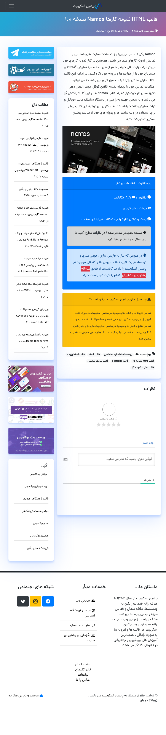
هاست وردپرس (28, 695)
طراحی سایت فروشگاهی (35, 511)
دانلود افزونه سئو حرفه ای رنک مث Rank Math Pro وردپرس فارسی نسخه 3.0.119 (32, 240)
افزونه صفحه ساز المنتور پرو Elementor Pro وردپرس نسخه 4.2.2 (31, 119)
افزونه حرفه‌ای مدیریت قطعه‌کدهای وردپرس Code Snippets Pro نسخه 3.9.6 (33, 265)
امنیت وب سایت (79, 625)
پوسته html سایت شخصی (118, 355)
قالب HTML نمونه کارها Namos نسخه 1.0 (111, 19)
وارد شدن (148, 443)
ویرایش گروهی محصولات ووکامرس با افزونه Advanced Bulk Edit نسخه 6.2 (32, 316)
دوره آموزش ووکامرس (36, 487)
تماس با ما (83, 680)
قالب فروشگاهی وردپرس (35, 499)
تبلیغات (83, 675)
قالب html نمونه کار (143, 361)
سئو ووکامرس (40, 524)
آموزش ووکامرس (39, 474)
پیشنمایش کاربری (135, 208)
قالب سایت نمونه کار (143, 368)
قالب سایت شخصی (98, 361)
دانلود (142, 197)
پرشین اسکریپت (83, 6)
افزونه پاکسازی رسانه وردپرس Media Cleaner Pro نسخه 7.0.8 (32, 341)
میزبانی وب (83, 600)
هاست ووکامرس (39, 536)
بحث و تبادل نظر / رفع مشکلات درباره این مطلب (114, 219)
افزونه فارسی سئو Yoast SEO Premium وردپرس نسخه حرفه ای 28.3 (31, 214)
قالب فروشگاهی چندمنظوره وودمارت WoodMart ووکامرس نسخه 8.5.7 (31, 170)
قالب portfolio (120, 361)
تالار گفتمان (83, 669)
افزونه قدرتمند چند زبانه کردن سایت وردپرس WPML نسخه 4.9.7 (32, 290)
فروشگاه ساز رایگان (37, 548)
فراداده (13, 695)
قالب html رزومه (76, 355)
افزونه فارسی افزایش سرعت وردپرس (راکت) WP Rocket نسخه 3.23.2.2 (33, 145)
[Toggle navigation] (11, 6)
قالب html (94, 355)
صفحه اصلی (83, 664)
